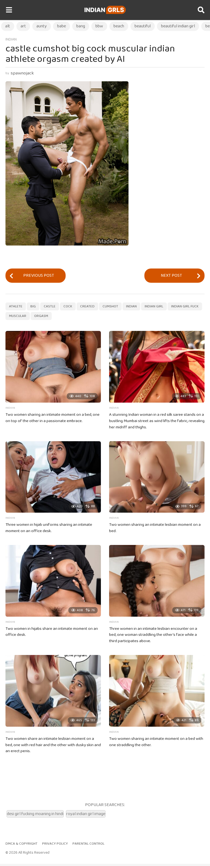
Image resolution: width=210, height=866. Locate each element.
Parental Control (88, 844)
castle (50, 306)
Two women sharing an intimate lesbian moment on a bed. (155, 527)
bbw (99, 26)
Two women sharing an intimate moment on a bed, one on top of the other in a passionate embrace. (52, 417)
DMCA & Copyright (21, 844)
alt (7, 26)
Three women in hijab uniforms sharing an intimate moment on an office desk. (48, 527)
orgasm (41, 316)
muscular (17, 316)
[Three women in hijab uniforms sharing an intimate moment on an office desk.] (53, 477)
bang (80, 26)
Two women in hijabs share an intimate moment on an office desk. (51, 631)
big (33, 306)
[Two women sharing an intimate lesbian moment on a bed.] (157, 477)
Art (23, 26)
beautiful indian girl (178, 26)
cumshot (110, 306)
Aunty (41, 26)
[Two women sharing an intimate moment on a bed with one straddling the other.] (157, 691)
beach (118, 26)
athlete (15, 306)
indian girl (154, 306)
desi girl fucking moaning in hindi (35, 813)
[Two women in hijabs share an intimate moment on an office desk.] (53, 581)
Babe (61, 26)
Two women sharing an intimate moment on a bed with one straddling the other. (156, 741)
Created (87, 306)
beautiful (143, 26)
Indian (104, 9)
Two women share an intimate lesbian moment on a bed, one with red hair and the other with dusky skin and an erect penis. (53, 745)
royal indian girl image (85, 813)
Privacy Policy (55, 844)
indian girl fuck (185, 306)
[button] (8, 10)
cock (67, 306)
